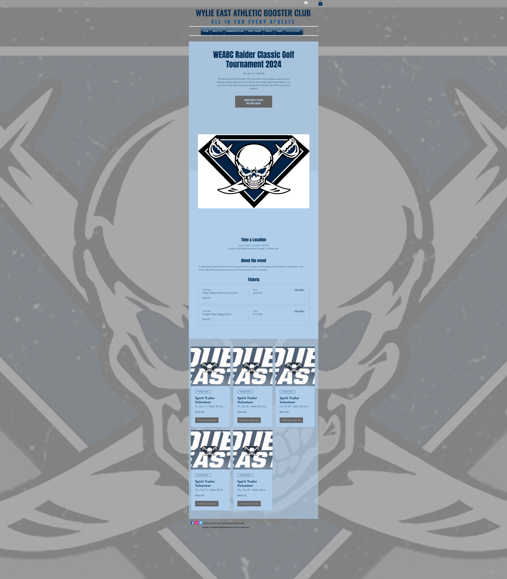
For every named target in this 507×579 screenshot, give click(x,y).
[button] (320, 3)
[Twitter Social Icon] (201, 522)
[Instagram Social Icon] (196, 522)
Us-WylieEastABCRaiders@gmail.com (223, 527)
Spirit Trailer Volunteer (205, 400)
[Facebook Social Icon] (192, 522)
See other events (253, 103)
